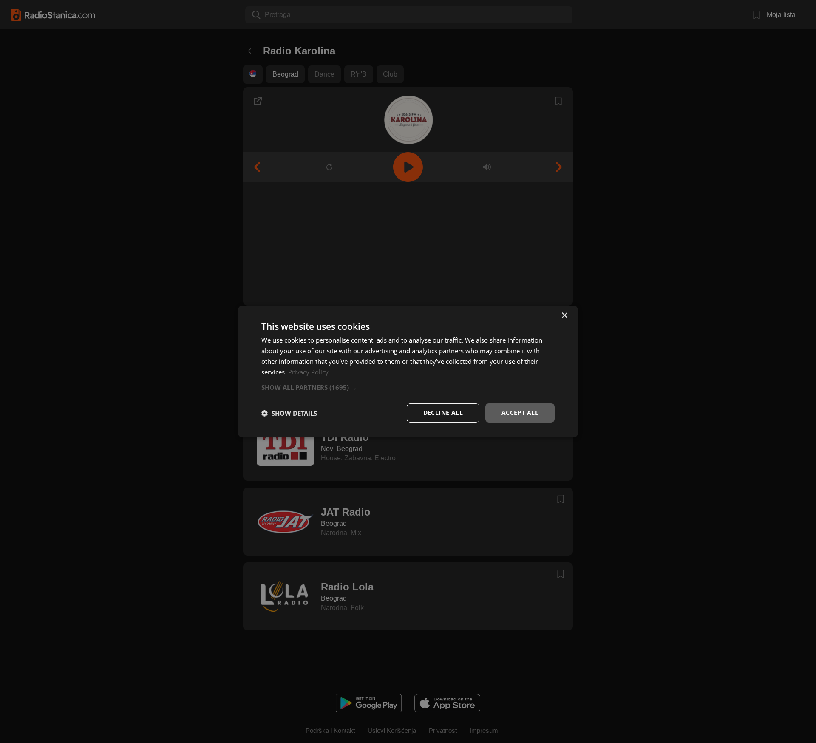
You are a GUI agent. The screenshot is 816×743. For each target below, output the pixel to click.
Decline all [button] (443, 412)
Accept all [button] (520, 412)
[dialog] (408, 371)
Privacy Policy (308, 372)
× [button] (564, 315)
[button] (408, 387)
